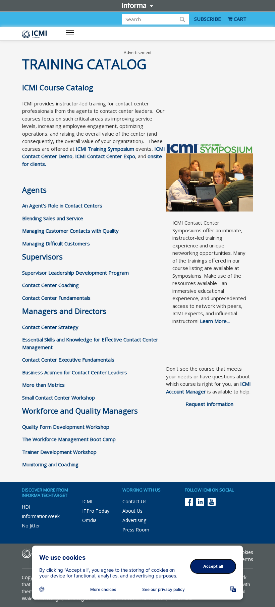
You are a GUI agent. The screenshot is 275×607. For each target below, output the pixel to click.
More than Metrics (43, 384)
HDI (26, 507)
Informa (137, 5)
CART (239, 18)
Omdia (89, 520)
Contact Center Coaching (50, 285)
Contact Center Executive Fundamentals (68, 359)
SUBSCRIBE (207, 18)
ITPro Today (95, 511)
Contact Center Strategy (50, 327)
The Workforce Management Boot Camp (69, 439)
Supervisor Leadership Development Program (75, 272)
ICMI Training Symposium (105, 148)
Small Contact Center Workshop (58, 397)
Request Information (209, 404)
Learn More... (215, 321)
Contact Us (134, 501)
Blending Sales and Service (52, 218)
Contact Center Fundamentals (56, 297)
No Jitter (31, 525)
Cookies (244, 552)
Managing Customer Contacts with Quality (70, 230)
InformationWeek (41, 516)
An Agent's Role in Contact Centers (62, 205)
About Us (132, 511)
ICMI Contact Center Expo (105, 156)
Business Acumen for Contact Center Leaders (74, 372)
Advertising (134, 520)
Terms (246, 559)
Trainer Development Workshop (59, 452)
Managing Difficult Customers (56, 243)
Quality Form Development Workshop (65, 426)
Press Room (135, 529)
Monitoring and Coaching (50, 464)
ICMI (87, 501)
